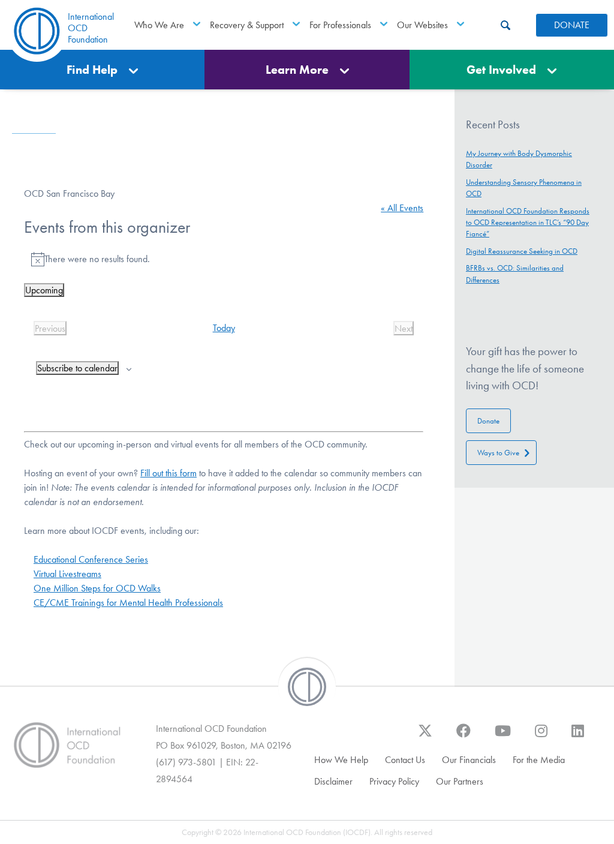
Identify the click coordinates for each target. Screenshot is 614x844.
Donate (488, 420)
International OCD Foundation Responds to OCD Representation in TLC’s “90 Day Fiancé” (527, 222)
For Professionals (340, 25)
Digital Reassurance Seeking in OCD (521, 251)
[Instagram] (541, 736)
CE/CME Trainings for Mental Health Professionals (128, 602)
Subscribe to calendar (77, 368)
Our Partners (459, 781)
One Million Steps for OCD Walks (97, 588)
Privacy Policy (394, 781)
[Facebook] (463, 736)
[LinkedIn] (578, 736)
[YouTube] (503, 736)
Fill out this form (168, 473)
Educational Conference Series (91, 559)
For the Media (539, 759)
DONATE (571, 25)
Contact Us (405, 759)
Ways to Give (498, 452)
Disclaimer (333, 781)
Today (224, 328)
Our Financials (469, 759)
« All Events (402, 208)
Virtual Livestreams (67, 573)
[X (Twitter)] (425, 736)
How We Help (341, 759)
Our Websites (422, 25)
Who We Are (159, 25)
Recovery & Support (247, 25)
